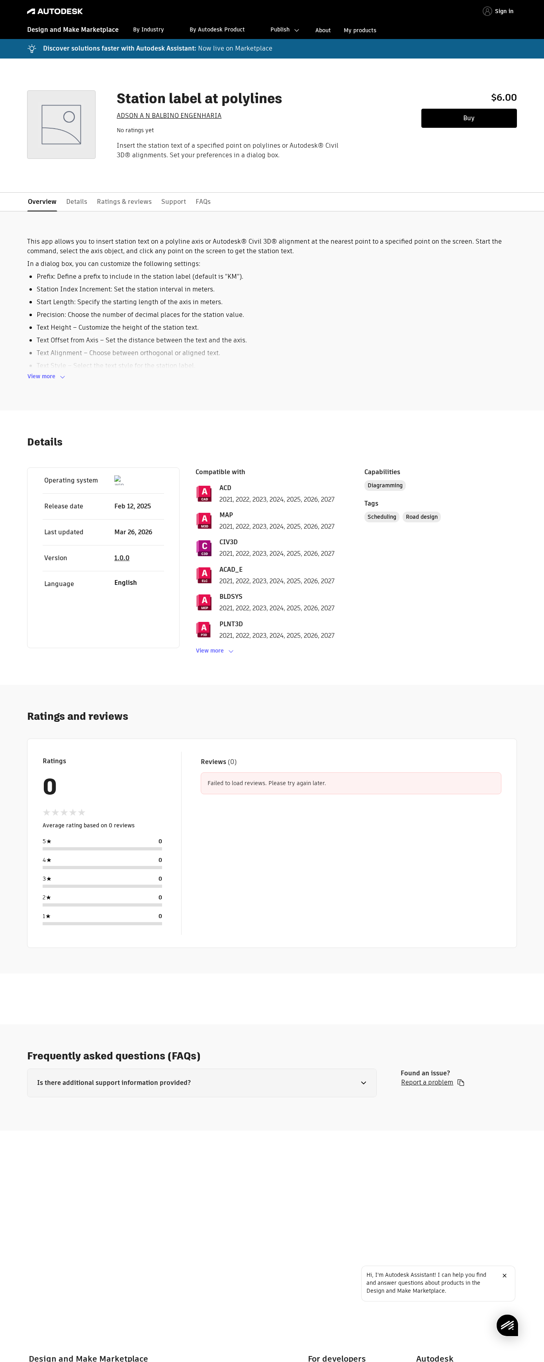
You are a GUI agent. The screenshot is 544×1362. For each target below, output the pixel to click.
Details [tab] (76, 201)
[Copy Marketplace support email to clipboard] (461, 1082)
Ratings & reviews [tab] (124, 201)
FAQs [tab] (203, 201)
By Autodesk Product (217, 29)
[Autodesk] (55, 11)
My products (360, 30)
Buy (469, 118)
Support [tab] (173, 201)
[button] (201, 1083)
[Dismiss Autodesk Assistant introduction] (504, 1275)
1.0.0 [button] (121, 558)
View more (41, 376)
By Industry (148, 29)
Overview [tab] (42, 201)
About (323, 30)
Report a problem (427, 1082)
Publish (280, 29)
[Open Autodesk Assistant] (507, 1325)
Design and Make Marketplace (73, 29)
